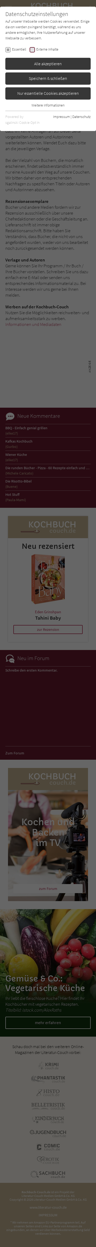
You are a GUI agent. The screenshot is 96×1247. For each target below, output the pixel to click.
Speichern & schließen (48, 78)
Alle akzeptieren (48, 63)
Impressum (61, 116)
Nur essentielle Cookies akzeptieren (48, 93)
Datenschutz (81, 116)
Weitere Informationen (48, 105)
